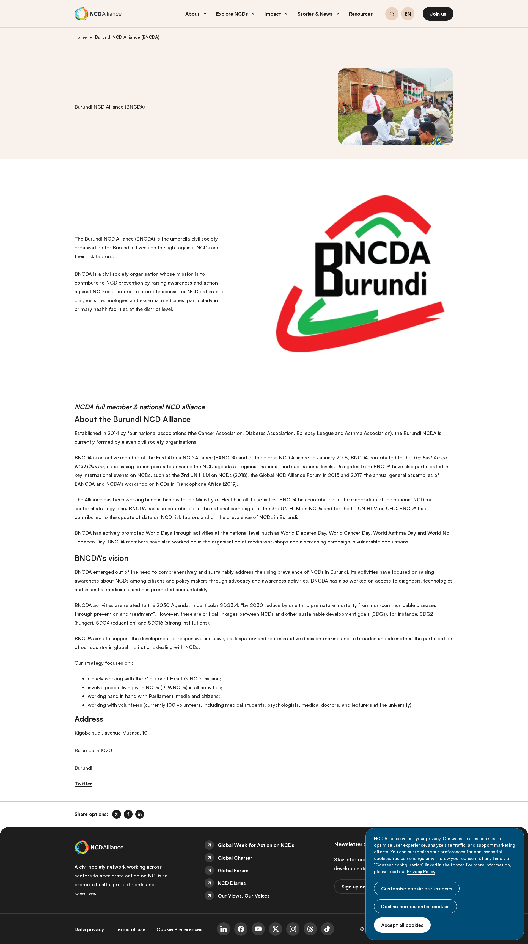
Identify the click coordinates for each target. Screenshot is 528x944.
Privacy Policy (421, 871)
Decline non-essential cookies (415, 906)
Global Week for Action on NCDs (256, 845)
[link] (116, 814)
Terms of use (130, 929)
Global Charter (235, 858)
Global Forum (233, 870)
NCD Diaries (232, 883)
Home (81, 37)
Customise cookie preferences (416, 888)
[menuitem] (264, 845)
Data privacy (89, 929)
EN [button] (408, 14)
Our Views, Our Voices (244, 896)
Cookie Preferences (179, 929)
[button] (391, 14)
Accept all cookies (402, 925)
